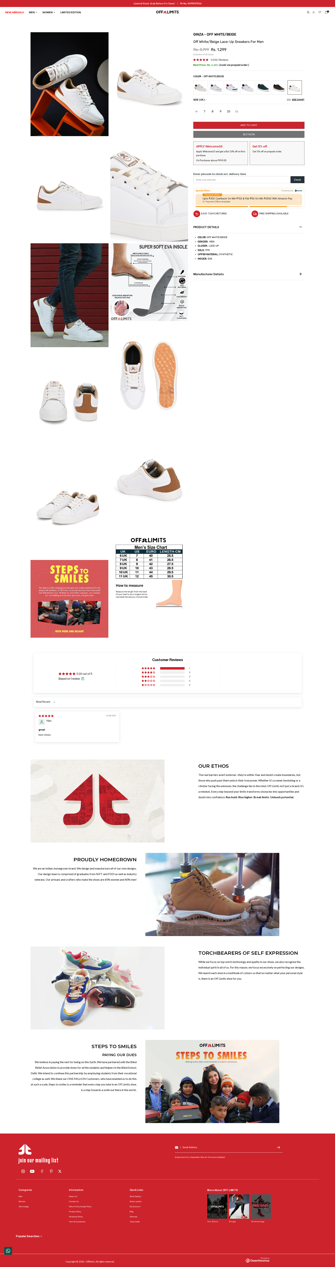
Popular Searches (27, 1236)
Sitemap (133, 1217)
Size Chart (298, 99)
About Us (73, 1196)
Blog (131, 1212)
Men (32, 12)
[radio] (200, 87)
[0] (325, 13)
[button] (201, 59)
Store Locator (136, 1201)
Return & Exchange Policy (80, 1206)
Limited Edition (70, 12)
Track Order (135, 1222)
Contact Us (74, 1201)
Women (47, 12)
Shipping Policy (76, 1217)
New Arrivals (14, 12)
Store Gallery (135, 1196)
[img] (46, 715)
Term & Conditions (77, 1222)
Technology (23, 1206)
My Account (135, 1206)
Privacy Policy (75, 1212)
